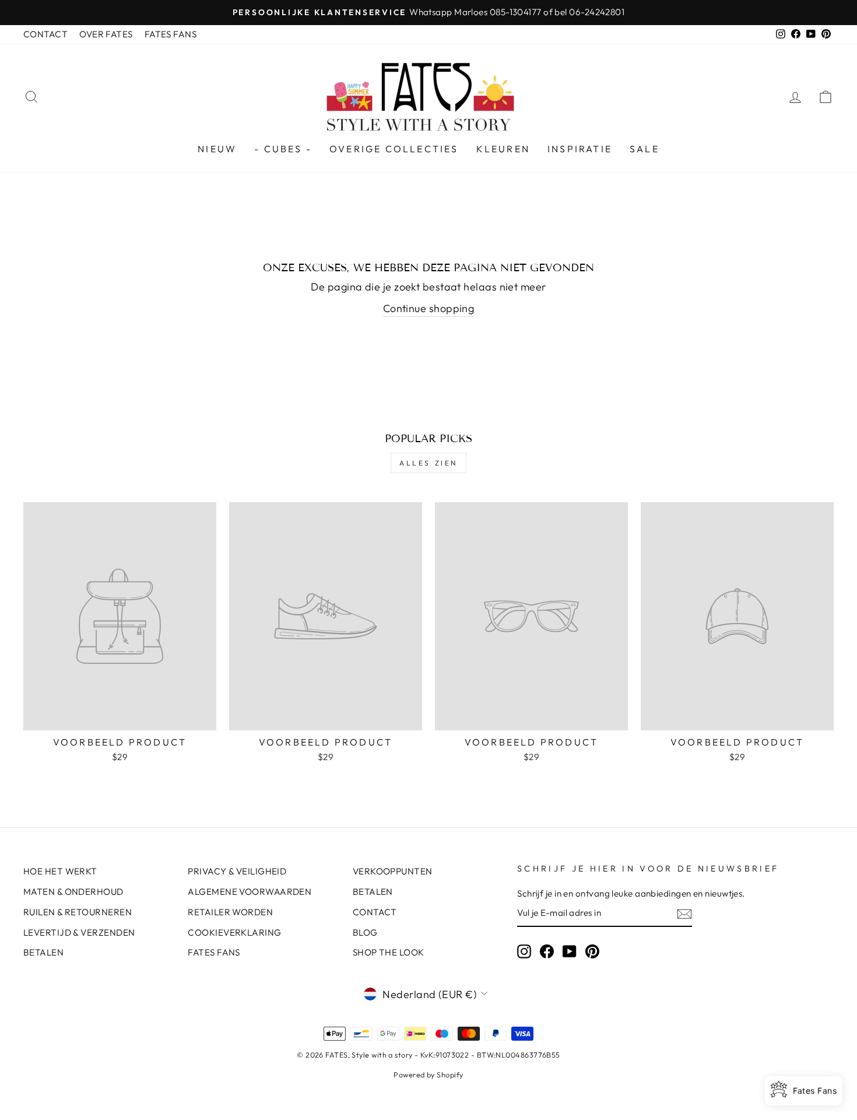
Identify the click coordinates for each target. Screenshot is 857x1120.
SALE (644, 149)
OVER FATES (106, 34)
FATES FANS (171, 34)
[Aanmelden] (684, 914)
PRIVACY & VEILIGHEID (237, 871)
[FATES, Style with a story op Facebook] (547, 951)
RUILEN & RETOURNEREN (77, 912)
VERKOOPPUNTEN (393, 871)
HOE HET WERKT (60, 871)
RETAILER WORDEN (230, 912)
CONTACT (45, 34)
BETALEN (43, 952)
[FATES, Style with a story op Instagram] (524, 951)
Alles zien (428, 463)
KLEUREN (503, 149)
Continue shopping (429, 308)
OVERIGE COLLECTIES (394, 149)
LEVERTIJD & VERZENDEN (79, 932)
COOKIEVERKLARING (234, 932)
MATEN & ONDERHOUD (73, 891)
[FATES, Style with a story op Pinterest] (592, 951)
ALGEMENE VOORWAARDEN (249, 891)
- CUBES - (283, 149)
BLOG (365, 932)
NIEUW (217, 149)
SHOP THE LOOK (388, 952)
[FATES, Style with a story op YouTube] (570, 951)
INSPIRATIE (579, 149)
